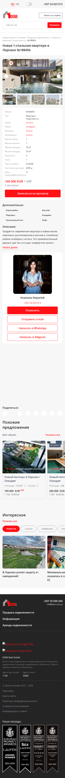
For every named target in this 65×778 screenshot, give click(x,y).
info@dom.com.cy (54, 604)
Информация (11, 619)
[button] (59, 76)
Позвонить (33, 310)
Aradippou (30, 126)
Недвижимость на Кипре (14, 37)
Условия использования (16, 706)
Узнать (29, 130)
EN (17, 4)
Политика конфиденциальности (20, 701)
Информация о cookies (15, 711)
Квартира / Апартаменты (14, 40)
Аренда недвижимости (17, 625)
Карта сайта (9, 695)
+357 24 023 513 (53, 4)
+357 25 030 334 (53, 601)
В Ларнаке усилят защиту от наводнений (20, 574)
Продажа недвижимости (38, 37)
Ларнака (56, 37)
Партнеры (8, 690)
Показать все (53, 434)
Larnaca (29, 122)
